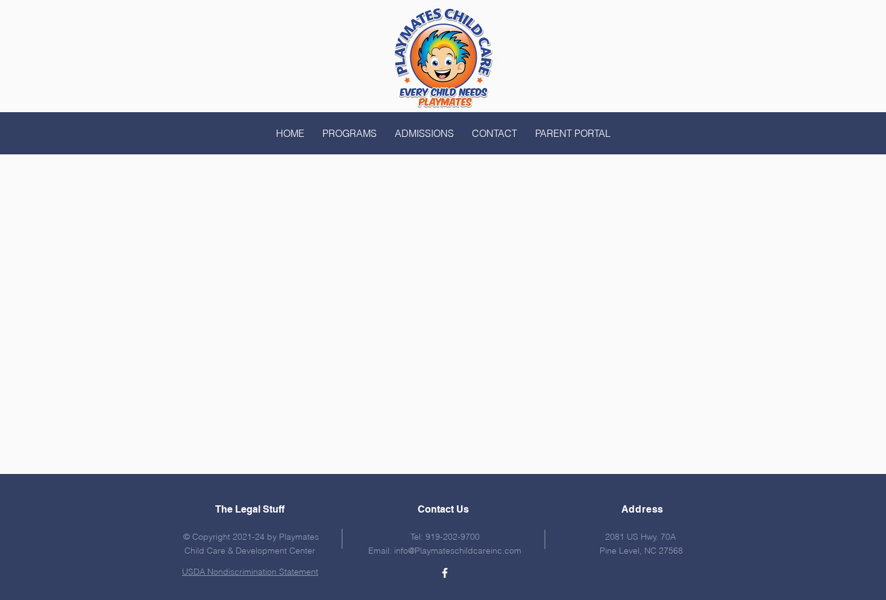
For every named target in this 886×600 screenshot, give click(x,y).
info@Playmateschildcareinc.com (457, 550)
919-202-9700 (453, 536)
